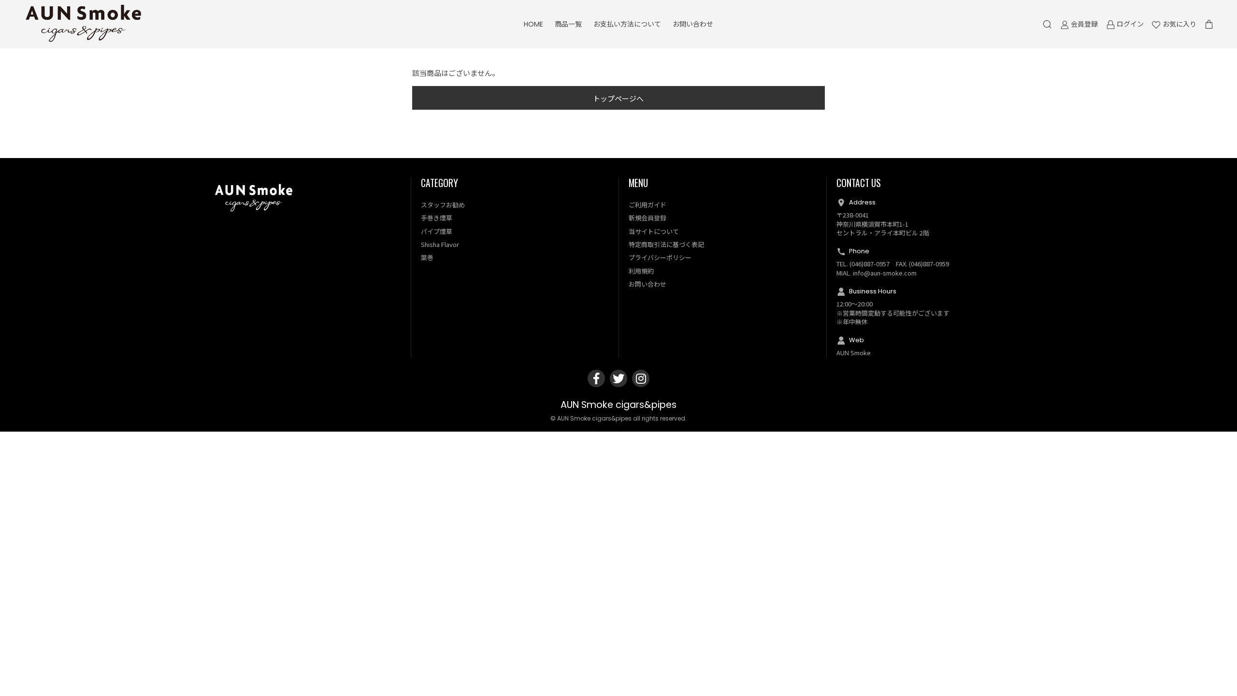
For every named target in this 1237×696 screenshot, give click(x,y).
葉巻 (427, 257)
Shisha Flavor (440, 244)
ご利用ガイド (647, 204)
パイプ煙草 (436, 231)
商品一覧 (568, 24)
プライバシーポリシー (660, 257)
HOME (533, 24)
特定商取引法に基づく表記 (666, 244)
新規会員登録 (647, 217)
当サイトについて (654, 231)
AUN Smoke (853, 352)
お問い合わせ (693, 24)
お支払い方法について (627, 24)
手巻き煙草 (436, 217)
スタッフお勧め (443, 204)
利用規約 (641, 271)
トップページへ (618, 98)
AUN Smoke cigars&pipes (618, 404)
